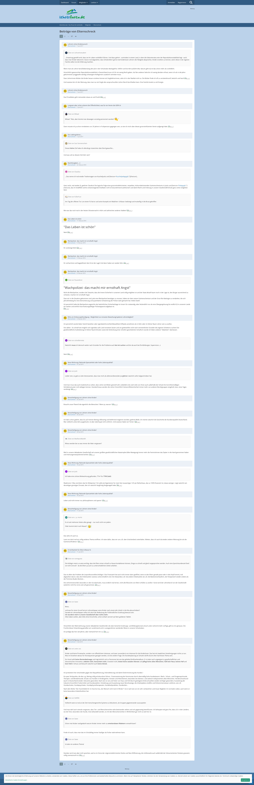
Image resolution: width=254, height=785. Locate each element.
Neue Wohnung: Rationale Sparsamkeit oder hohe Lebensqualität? (90, 362)
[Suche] (191, 2)
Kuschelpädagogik (122, 176)
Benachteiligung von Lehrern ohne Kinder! (82, 398)
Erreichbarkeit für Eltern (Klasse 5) (79, 550)
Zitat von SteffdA (73, 698)
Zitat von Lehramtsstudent (77, 53)
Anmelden (171, 2)
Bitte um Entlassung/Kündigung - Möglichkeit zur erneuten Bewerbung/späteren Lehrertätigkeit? (100, 317)
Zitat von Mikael (73, 114)
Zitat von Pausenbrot (75, 280)
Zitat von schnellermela (76, 340)
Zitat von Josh (72, 371)
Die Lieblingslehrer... (75, 135)
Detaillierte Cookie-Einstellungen (16, 780)
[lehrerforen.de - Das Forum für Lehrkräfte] (127, 14)
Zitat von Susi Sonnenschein (77, 143)
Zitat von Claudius (74, 172)
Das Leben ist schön (74, 219)
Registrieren (182, 2)
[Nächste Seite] (75, 36)
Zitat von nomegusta (75, 559)
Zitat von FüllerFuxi (74, 197)
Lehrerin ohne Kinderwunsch (78, 44)
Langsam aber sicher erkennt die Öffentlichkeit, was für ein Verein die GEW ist (94, 105)
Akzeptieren (245, 780)
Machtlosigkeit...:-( (74, 163)
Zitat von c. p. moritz (75, 517)
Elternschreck (71, 46)
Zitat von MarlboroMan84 (77, 439)
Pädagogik (182, 185)
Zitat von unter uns (74, 649)
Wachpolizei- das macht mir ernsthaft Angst (83, 241)
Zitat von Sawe (73, 602)
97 (72, 36)
